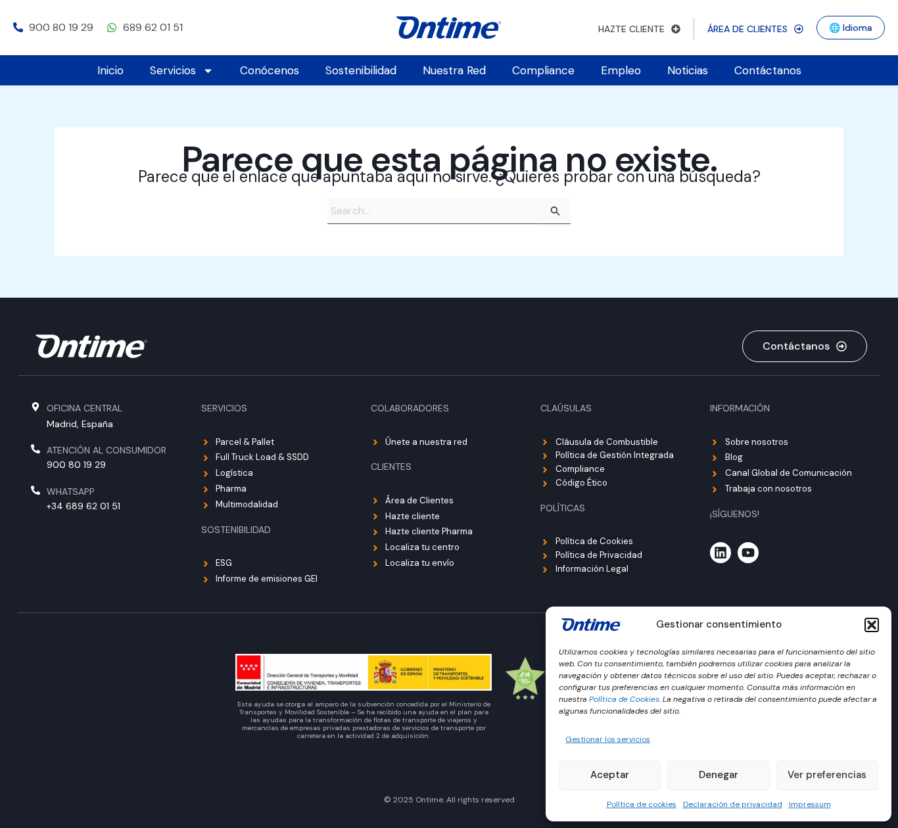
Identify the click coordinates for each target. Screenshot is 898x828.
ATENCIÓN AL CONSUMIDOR (106, 450)
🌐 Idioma (850, 28)
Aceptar (609, 774)
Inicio (110, 70)
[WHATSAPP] (35, 490)
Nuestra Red (454, 70)
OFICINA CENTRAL (84, 408)
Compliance (543, 70)
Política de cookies (641, 804)
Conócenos (269, 70)
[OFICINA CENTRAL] (35, 406)
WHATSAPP (71, 491)
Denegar (718, 774)
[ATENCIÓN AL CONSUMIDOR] (35, 448)
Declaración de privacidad (732, 804)
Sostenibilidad (360, 70)
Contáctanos (767, 70)
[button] (871, 625)
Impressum (810, 804)
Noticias (687, 70)
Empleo (621, 70)
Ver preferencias (827, 774)
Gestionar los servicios (607, 739)
